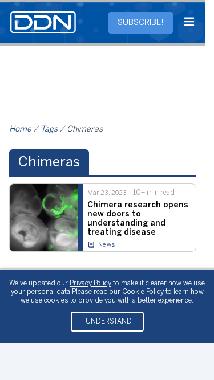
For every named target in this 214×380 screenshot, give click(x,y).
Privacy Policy (90, 283)
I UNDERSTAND (107, 321)
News (106, 245)
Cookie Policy (143, 292)
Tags (49, 129)
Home (20, 129)
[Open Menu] (189, 23)
